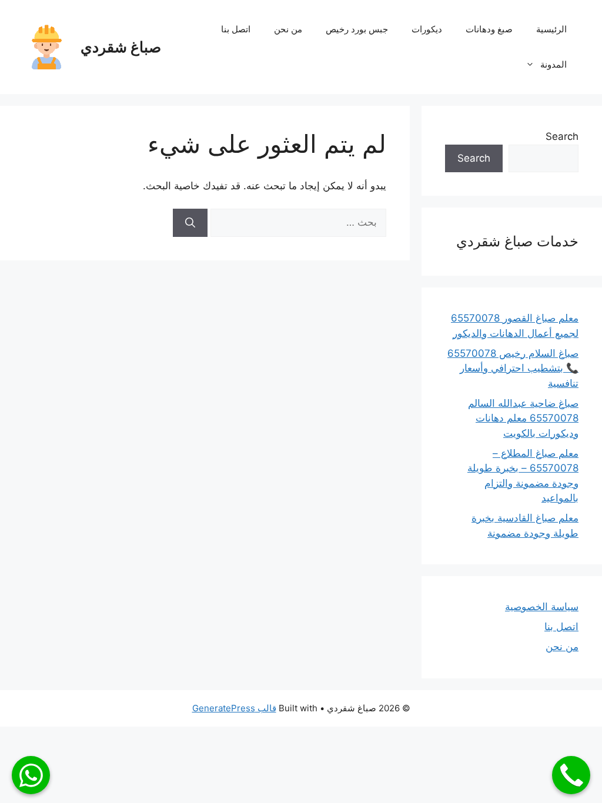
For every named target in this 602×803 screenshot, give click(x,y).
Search (562, 136)
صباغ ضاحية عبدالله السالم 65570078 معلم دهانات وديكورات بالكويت (523, 418)
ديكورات (427, 29)
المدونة (553, 64)
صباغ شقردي (121, 47)
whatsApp (31, 775)
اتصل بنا (235, 29)
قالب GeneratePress (234, 708)
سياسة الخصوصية (541, 607)
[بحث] (190, 223)
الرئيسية (551, 29)
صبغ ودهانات (489, 29)
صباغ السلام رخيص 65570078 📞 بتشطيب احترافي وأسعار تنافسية (512, 368)
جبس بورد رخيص (357, 29)
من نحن (288, 29)
